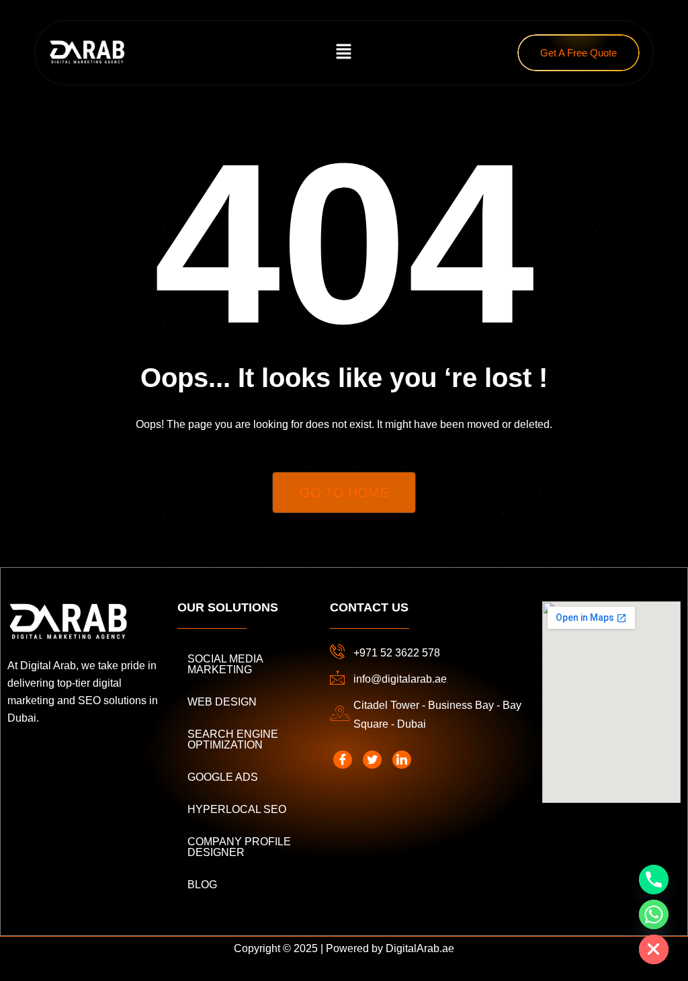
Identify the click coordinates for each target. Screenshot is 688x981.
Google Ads (222, 777)
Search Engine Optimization (232, 739)
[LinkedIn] (401, 760)
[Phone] (654, 879)
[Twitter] (372, 760)
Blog (202, 884)
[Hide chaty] (654, 949)
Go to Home (344, 492)
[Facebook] (342, 760)
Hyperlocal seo (236, 809)
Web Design (222, 702)
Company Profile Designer (239, 847)
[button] (344, 52)
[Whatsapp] (654, 914)
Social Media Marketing (225, 664)
